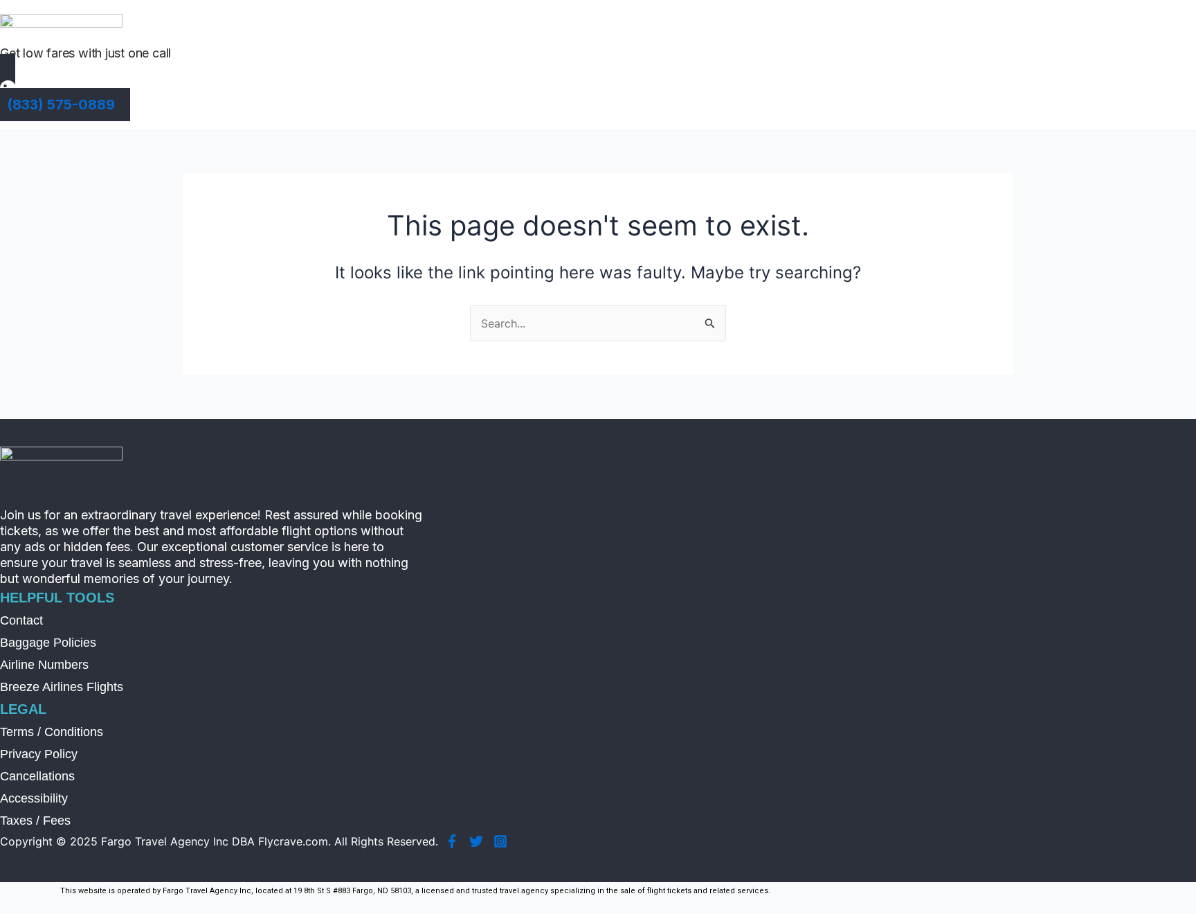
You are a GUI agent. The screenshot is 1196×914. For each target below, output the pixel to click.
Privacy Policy (39, 754)
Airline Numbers (44, 665)
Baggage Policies (48, 642)
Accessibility (34, 798)
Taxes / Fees (35, 820)
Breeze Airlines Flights (61, 687)
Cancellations (37, 776)
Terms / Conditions (51, 732)
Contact (21, 620)
